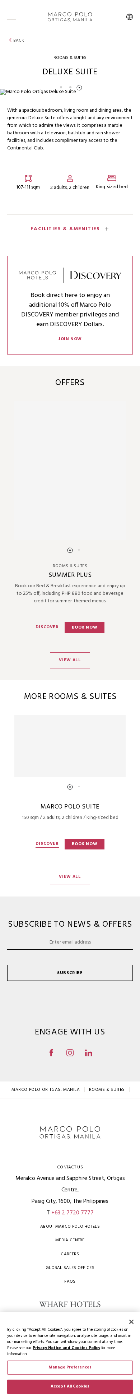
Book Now (85, 844)
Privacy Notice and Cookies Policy (66, 1348)
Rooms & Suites (107, 1089)
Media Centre (70, 1240)
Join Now (70, 339)
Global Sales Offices (70, 1267)
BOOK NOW (85, 627)
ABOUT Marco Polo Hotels (70, 1226)
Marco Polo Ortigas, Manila (45, 1089)
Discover (47, 627)
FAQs (69, 1281)
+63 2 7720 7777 (72, 1213)
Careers (70, 1254)
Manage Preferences (70, 1367)
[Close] (131, 1322)
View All (70, 660)
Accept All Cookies (70, 1386)
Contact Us (70, 1167)
